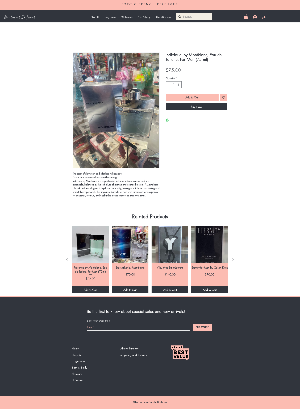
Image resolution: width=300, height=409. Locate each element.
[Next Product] (233, 260)
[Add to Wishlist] (223, 97)
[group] (150, 259)
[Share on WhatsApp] (168, 120)
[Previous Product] (67, 260)
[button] (246, 16)
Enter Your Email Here (99, 320)
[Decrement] (168, 85)
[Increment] (179, 85)
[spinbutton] (174, 85)
